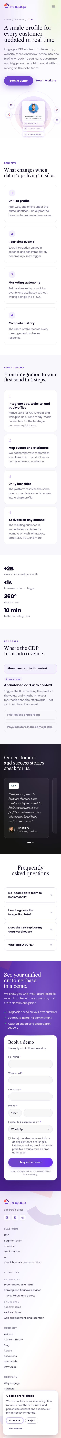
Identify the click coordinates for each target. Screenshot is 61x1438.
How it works (46, 80)
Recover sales (12, 1307)
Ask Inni (8, 1334)
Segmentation (13, 1240)
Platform (19, 19)
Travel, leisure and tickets (19, 1295)
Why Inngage (12, 1383)
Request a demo (30, 1162)
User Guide (10, 1361)
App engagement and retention (24, 1318)
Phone (12, 1105)
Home (7, 19)
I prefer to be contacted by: (24, 1122)
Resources (10, 1356)
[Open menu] (53, 6)
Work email (15, 1073)
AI (5, 1257)
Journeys (9, 1246)
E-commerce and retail (18, 1284)
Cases (8, 1350)
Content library (13, 1339)
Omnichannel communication (22, 1262)
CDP (6, 1235)
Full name (14, 1056)
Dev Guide (10, 1367)
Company (14, 1089)
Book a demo (18, 81)
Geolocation (12, 1251)
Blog (6, 1345)
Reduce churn (12, 1312)
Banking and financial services (22, 1290)
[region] (30, 808)
